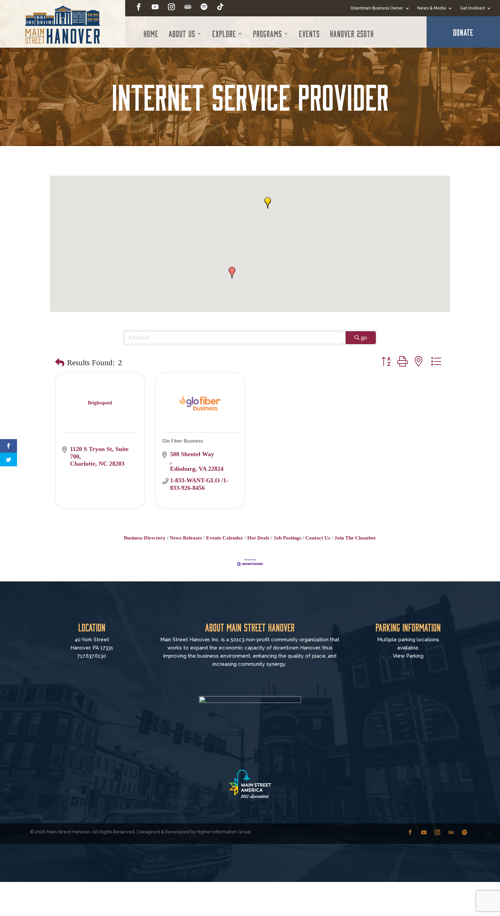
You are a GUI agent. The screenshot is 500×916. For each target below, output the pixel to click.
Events (309, 33)
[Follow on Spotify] (204, 7)
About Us (182, 33)
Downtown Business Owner (377, 8)
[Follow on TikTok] (220, 7)
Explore (224, 33)
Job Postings (287, 538)
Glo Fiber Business (182, 441)
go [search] (364, 337)
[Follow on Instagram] (171, 7)
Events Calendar (224, 538)
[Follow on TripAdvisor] (188, 7)
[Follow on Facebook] (139, 7)
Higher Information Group (224, 831)
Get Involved (472, 8)
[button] (267, 203)
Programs (267, 33)
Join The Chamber (355, 538)
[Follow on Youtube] (155, 7)
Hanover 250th (352, 33)
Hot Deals (258, 538)
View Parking (408, 656)
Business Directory (145, 538)
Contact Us (317, 538)
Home (151, 33)
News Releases (186, 538)
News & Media (431, 8)
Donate (463, 32)
